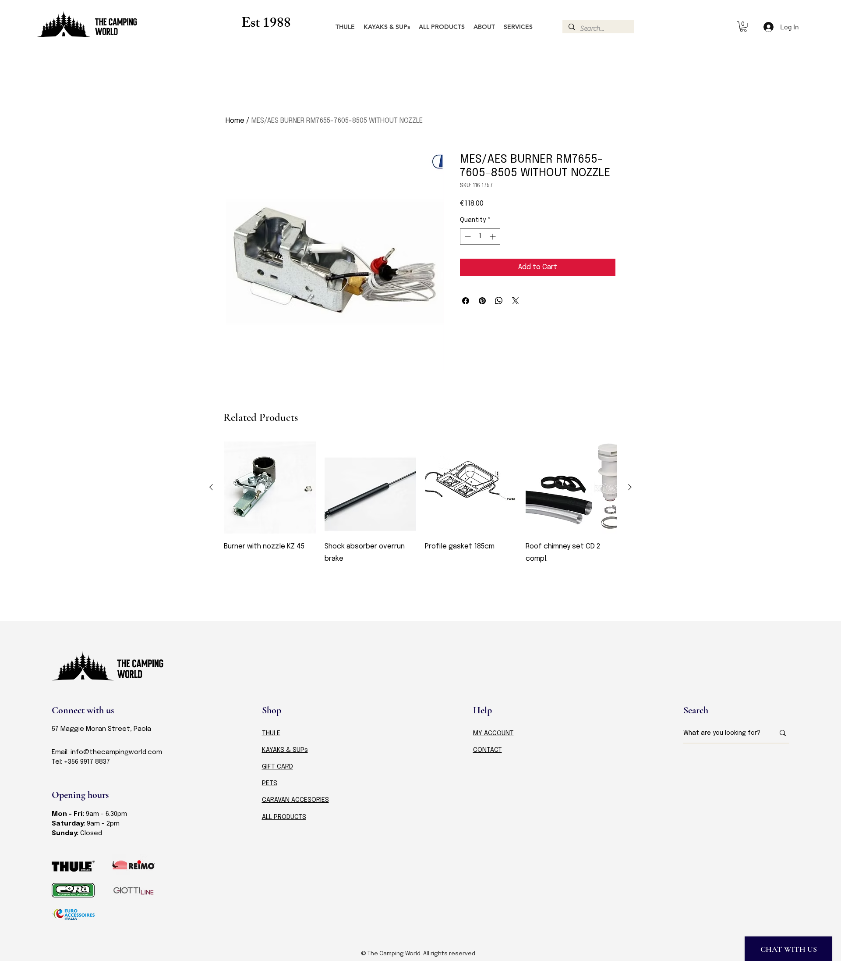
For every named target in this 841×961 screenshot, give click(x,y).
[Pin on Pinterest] (482, 300)
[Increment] (493, 236)
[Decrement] (466, 236)
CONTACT (487, 750)
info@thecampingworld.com (116, 752)
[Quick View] (270, 487)
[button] (743, 26)
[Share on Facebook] (465, 300)
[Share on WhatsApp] (499, 300)
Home (235, 121)
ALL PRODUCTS (284, 817)
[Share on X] (515, 300)
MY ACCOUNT (493, 733)
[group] (420, 521)
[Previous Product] (211, 487)
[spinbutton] (480, 236)
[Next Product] (630, 487)
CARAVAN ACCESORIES (295, 800)
